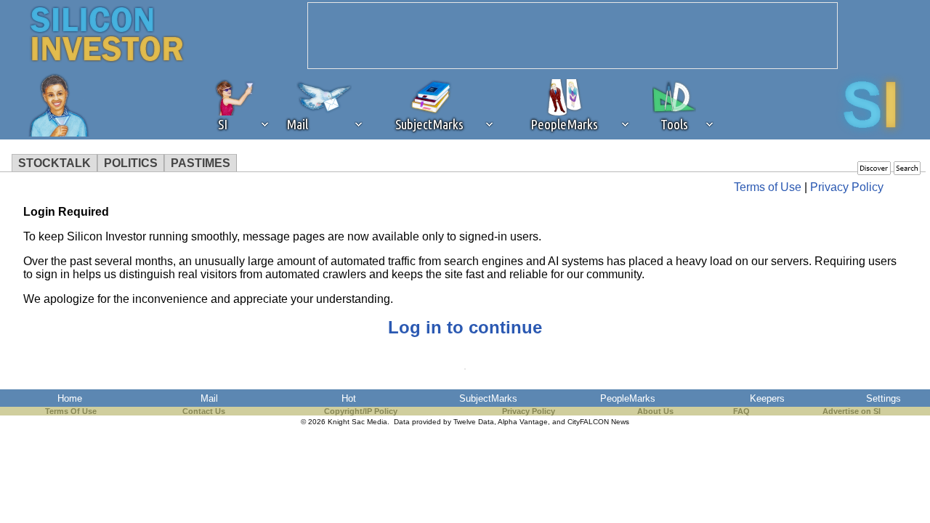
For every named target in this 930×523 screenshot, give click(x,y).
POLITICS (131, 163)
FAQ (741, 411)
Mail (209, 398)
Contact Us (203, 411)
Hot (348, 398)
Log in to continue (465, 327)
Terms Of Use (71, 411)
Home (69, 398)
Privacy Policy (847, 187)
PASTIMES (200, 163)
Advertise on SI (851, 411)
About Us (655, 411)
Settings (883, 398)
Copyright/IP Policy (360, 411)
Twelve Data (473, 422)
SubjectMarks (488, 398)
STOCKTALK (54, 163)
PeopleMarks (627, 398)
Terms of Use (767, 187)
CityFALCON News (598, 422)
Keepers (767, 398)
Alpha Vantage (523, 422)
